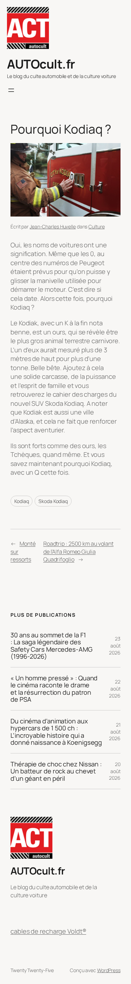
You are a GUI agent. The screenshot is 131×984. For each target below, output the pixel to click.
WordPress (109, 970)
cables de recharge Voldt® (48, 931)
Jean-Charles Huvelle (53, 226)
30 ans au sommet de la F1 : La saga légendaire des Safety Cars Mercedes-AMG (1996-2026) (51, 645)
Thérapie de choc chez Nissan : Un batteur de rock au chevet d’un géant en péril (56, 771)
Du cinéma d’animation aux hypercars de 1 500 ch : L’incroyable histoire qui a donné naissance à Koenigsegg (56, 731)
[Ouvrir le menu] (11, 90)
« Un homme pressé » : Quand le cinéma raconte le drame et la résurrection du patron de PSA (53, 688)
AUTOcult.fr (41, 64)
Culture (96, 226)
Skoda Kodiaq (53, 501)
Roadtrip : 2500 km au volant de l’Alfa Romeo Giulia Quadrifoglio (78, 551)
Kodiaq (21, 501)
